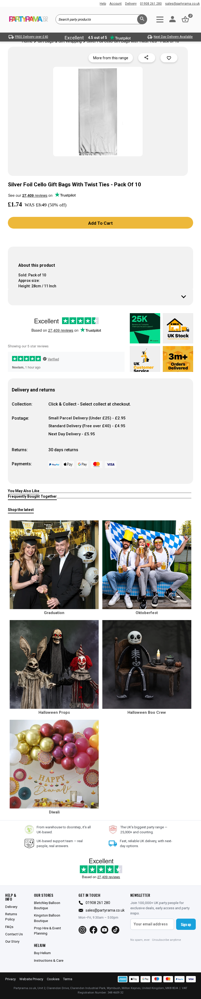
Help (103, 3)
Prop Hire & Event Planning (47, 930)
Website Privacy (31, 979)
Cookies (53, 979)
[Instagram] (82, 930)
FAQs (9, 927)
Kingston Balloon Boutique (47, 918)
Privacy (10, 979)
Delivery (131, 3)
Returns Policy (11, 916)
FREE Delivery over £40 (31, 37)
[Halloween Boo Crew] (146, 664)
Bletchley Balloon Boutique (47, 905)
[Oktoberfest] (146, 564)
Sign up (186, 924)
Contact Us (14, 934)
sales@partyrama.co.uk (182, 3)
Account (115, 3)
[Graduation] (54, 564)
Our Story (12, 941)
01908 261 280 (151, 3)
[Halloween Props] (54, 664)
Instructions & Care (48, 960)
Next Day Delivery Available (173, 37)
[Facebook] (93, 930)
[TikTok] (115, 930)
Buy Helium (42, 953)
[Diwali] (54, 764)
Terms (67, 979)
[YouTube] (104, 930)
